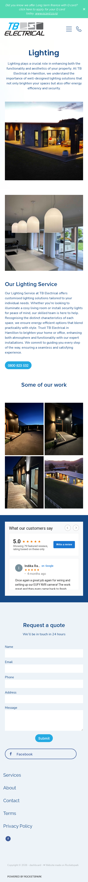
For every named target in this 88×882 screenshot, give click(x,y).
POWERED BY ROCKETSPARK (24, 876)
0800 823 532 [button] (18, 365)
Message (11, 707)
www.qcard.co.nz (46, 13)
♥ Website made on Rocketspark (61, 865)
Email (8, 661)
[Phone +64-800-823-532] (79, 29)
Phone (9, 677)
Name (9, 646)
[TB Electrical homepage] (34, 29)
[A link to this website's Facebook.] (8, 838)
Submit (44, 738)
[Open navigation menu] (69, 29)
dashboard (35, 865)
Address (10, 692)
